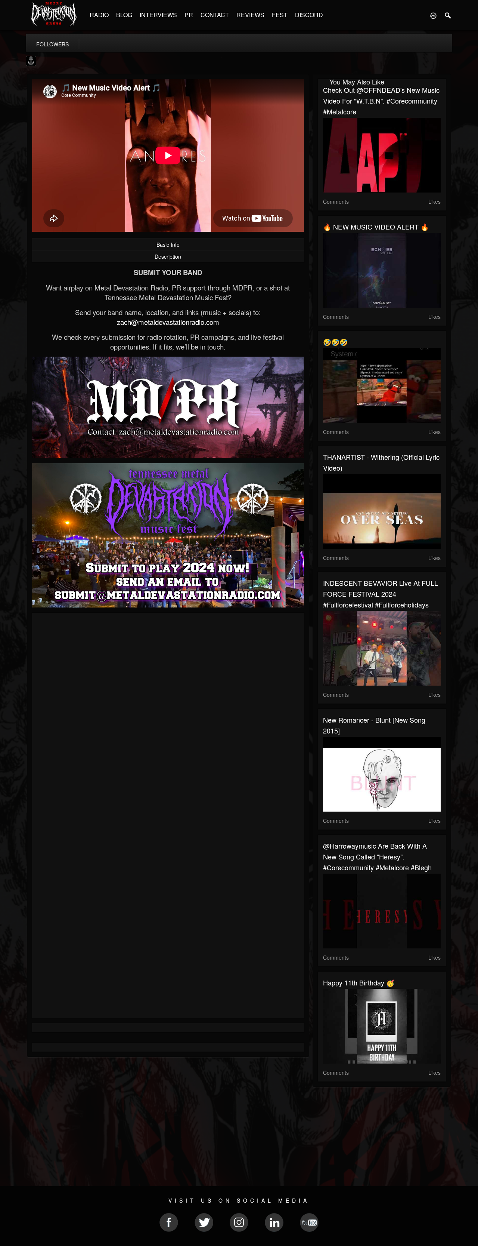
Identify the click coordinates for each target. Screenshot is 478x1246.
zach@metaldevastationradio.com (168, 322)
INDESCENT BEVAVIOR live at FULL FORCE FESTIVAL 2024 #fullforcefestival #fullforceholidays (380, 593)
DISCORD (309, 14)
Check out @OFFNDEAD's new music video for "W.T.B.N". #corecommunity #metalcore (381, 100)
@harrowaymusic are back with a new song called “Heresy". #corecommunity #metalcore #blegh (377, 856)
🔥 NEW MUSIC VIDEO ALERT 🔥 (376, 226)
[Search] (448, 15)
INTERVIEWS (158, 14)
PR (188, 14)
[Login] (433, 15)
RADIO (99, 14)
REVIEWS (250, 14)
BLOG (124, 14)
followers (52, 44)
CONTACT (215, 14)
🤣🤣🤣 (335, 342)
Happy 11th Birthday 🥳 (358, 982)
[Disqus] (168, 718)
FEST (280, 14)
